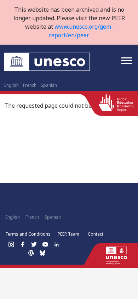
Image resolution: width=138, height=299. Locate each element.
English (11, 85)
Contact (95, 234)
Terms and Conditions (28, 234)
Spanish (49, 85)
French (29, 85)
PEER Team (68, 234)
